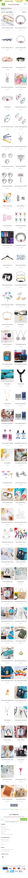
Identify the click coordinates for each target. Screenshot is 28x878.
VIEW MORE (14, 805)
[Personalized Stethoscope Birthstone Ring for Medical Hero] (7, 99)
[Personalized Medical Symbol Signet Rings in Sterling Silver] (7, 178)
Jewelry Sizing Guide (5, 851)
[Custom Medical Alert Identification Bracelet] (20, 39)
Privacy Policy (21, 821)
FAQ (2, 842)
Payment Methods (5, 841)
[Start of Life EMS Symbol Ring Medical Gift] (7, 118)
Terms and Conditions (5, 829)
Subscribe (23, 819)
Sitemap (2, 832)
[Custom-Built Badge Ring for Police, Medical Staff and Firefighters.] (20, 118)
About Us (3, 826)
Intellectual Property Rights (7, 834)
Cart (25, 3)
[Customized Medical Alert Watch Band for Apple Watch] (7, 138)
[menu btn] (3, 4)
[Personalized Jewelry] (13, 4)
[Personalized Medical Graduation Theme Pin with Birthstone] (20, 158)
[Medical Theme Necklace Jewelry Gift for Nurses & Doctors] (20, 138)
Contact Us (3, 844)
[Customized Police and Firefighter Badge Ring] (20, 99)
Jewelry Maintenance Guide (6, 849)
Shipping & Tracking (5, 839)
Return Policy (4, 831)
